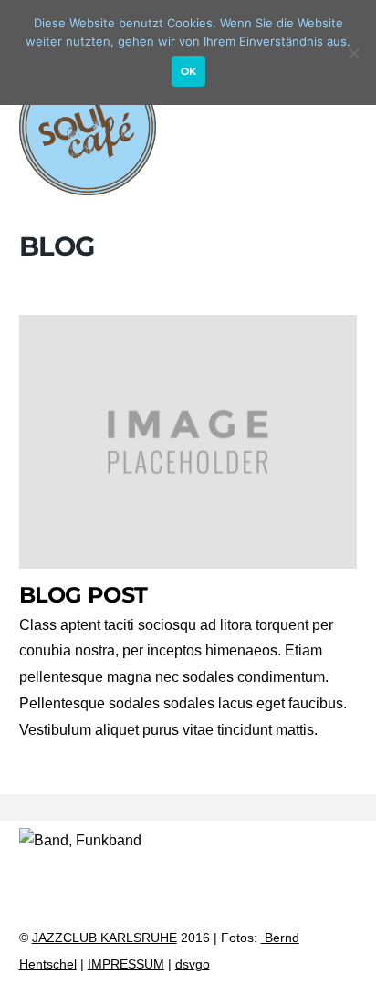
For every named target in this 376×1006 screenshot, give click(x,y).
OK (188, 71)
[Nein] (353, 53)
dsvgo (192, 964)
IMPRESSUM (126, 964)
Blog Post (83, 595)
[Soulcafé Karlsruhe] (87, 187)
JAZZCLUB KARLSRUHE (104, 938)
